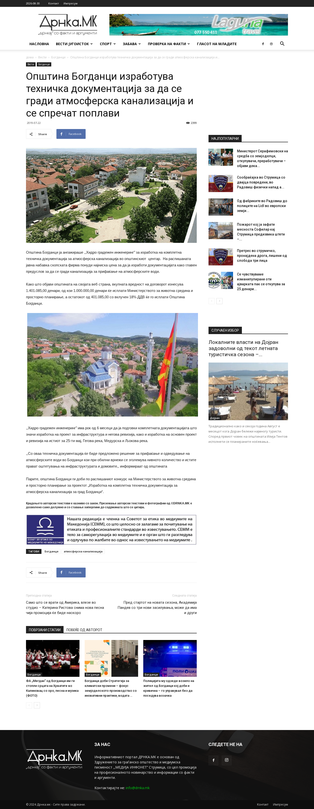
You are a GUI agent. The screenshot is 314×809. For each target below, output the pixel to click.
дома (30, 57)
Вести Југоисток (72, 43)
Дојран (215, 418)
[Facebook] (263, 44)
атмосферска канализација (83, 551)
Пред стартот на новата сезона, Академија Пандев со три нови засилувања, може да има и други (157, 607)
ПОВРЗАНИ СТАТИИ (45, 630)
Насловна (39, 43)
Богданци (58, 57)
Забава (130, 43)
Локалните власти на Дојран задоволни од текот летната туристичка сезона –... (243, 348)
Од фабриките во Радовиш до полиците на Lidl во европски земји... (262, 206)
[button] (282, 44)
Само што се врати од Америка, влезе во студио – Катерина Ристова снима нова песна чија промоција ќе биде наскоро (65, 607)
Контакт (53, 3)
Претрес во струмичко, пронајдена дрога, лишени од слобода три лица (262, 255)
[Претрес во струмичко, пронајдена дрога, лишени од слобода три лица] (221, 256)
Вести (42, 57)
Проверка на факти (167, 43)
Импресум (71, 3)
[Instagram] (271, 44)
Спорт (106, 43)
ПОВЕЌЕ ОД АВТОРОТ (84, 630)
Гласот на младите (217, 43)
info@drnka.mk (138, 787)
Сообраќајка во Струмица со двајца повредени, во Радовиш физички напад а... (261, 182)
